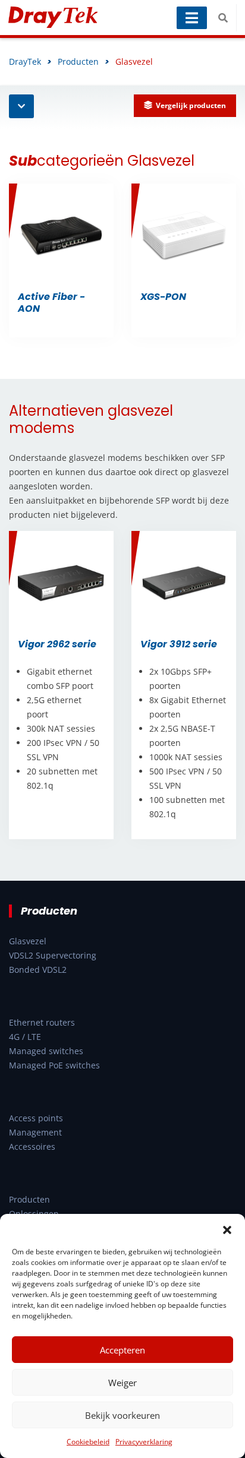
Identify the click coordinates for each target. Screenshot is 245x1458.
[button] (227, 1229)
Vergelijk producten (191, 105)
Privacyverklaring (143, 1442)
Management (35, 1132)
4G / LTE (25, 1036)
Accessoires (32, 1146)
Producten (29, 1199)
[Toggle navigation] (192, 18)
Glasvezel (27, 941)
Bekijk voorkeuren (122, 1415)
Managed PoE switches (54, 1065)
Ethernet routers (42, 1022)
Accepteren (122, 1350)
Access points (36, 1118)
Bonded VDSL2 (38, 969)
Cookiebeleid (88, 1442)
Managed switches (46, 1051)
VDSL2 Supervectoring (52, 955)
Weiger (122, 1383)
